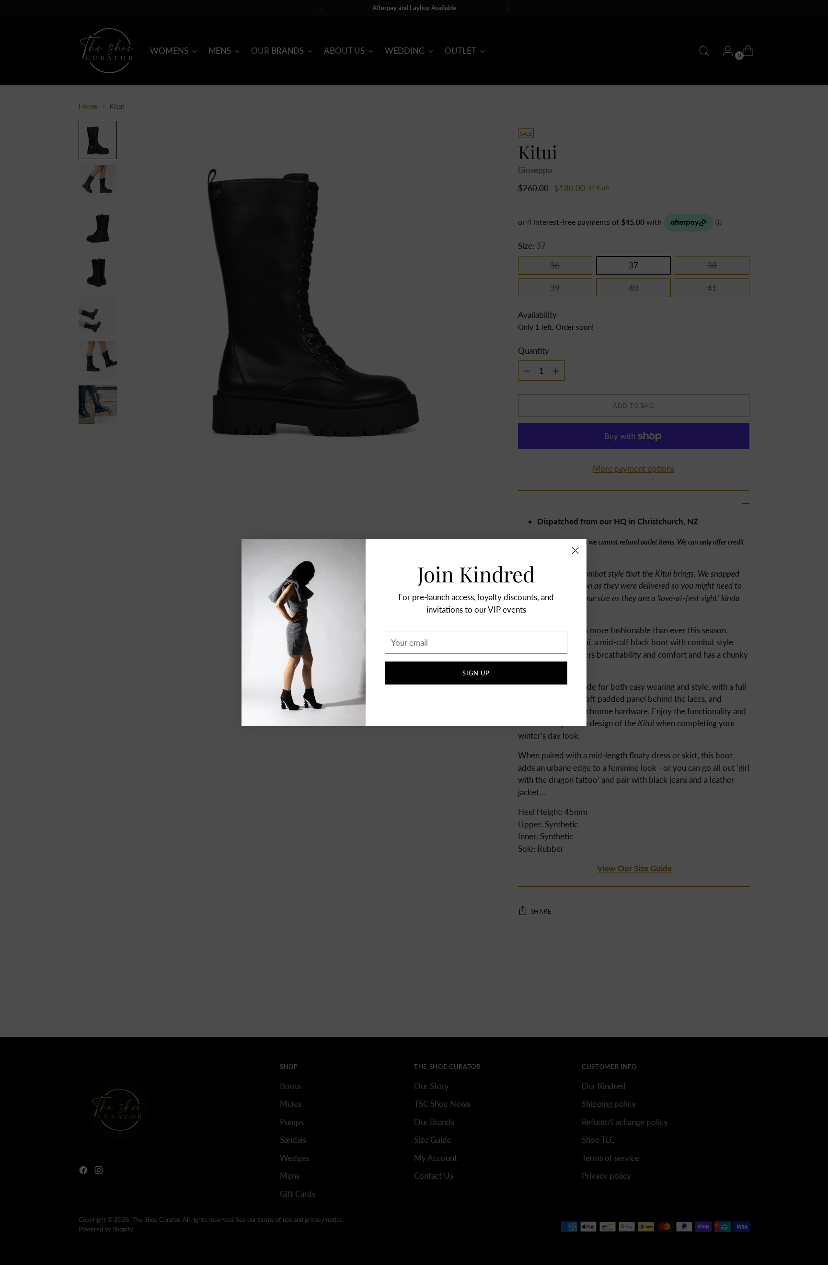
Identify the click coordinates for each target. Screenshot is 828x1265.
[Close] (575, 550)
